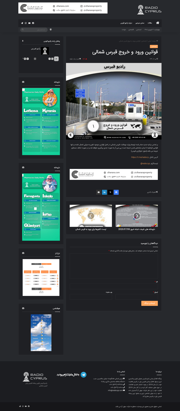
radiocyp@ (145, 163)
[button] (56, 58)
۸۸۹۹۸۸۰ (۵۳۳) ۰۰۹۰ (116, 384)
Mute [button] (52, 59)
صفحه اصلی (152, 41)
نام (156, 281)
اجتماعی (138, 29)
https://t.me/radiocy (140, 157)
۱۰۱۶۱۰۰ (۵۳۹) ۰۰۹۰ (117, 387)
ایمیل (155, 292)
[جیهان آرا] (114, 174)
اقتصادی (131, 29)
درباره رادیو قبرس (126, 23)
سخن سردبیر (140, 23)
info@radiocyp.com (115, 390)
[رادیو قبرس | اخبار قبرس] (149, 9)
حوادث (124, 29)
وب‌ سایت (109, 292)
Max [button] (25, 59)
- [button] (49, 59)
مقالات (150, 23)
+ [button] (28, 59)
